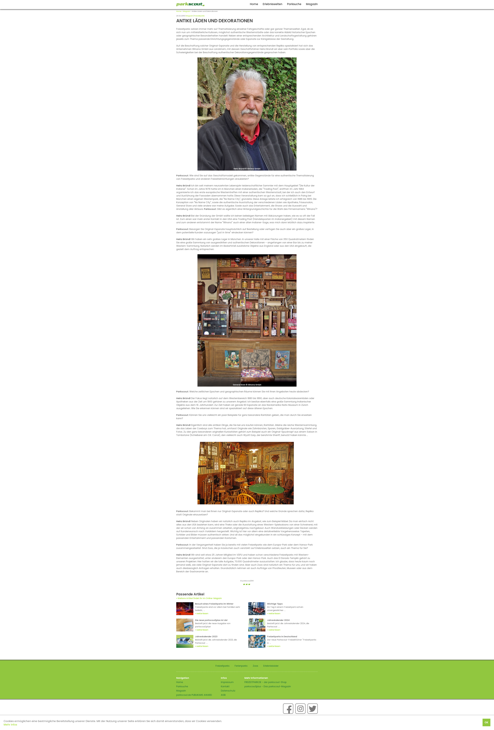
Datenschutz (228, 690)
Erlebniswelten (272, 4)
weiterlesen (202, 613)
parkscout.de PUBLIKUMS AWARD (194, 695)
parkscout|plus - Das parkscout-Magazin (267, 686)
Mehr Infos (10, 724)
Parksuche (294, 4)
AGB (223, 695)
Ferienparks (241, 665)
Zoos (255, 665)
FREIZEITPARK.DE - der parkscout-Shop (265, 682)
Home (254, 4)
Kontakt (225, 686)
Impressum (227, 682)
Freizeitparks (199, 16)
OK (486, 722)
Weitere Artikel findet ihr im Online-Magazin (200, 598)
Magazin (312, 4)
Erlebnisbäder (271, 665)
